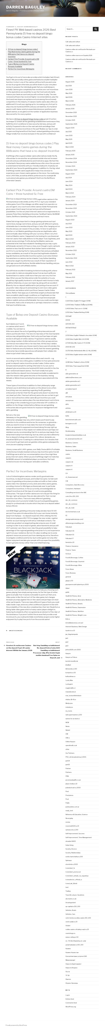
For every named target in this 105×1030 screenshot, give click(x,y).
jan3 (67, 646)
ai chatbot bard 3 (71, 389)
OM (67, 734)
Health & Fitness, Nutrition (75, 611)
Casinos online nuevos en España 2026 (79, 55)
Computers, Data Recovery (75, 485)
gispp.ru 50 (69, 581)
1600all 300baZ (71, 328)
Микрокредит (70, 960)
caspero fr (69, 466)
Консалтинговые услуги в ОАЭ (76, 956)
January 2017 (70, 281)
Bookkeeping (70, 431)
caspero (68, 458)
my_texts (69, 711)
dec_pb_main (70, 508)
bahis (67, 416)
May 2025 (69, 139)
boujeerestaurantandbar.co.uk (76, 435)
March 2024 (70, 193)
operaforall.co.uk (71, 745)
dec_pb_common (71, 504)
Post (67, 791)
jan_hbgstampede (72, 634)
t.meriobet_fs (70, 868)
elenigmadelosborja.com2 (74, 519)
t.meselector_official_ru (74, 879)
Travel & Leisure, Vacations (75, 895)
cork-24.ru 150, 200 (72, 496)
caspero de (69, 462)
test (67, 887)
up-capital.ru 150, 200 (73, 906)
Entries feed (70, 999)
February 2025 (70, 151)
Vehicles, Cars (70, 914)
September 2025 (71, 124)
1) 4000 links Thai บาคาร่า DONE (76, 308)
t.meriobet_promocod (73, 872)
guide (67, 592)
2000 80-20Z (70, 347)
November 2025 (71, 116)
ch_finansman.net (72, 477)
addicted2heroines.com (74, 377)
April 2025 (69, 143)
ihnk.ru (68, 619)
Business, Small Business (74, 450)
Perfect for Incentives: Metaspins (21, 69)
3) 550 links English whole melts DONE (79, 354)
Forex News (70, 569)
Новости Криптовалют (73, 964)
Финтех (68, 979)
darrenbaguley (31, 26)
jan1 (67, 638)
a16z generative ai (72, 374)
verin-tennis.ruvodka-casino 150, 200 (78, 918)
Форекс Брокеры (72, 983)
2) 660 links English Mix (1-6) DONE (77, 339)
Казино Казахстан (72, 952)
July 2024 (69, 177)
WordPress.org (71, 1007)
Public (68, 803)
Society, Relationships (73, 853)
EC (66, 515)
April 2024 (69, 189)
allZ (67, 393)
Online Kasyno (70, 741)
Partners (69, 772)
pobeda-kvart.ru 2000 (73, 787)
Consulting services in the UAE (76, 492)
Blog (67, 427)
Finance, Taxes (71, 550)
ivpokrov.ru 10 (70, 630)
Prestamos (69, 795)
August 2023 (70, 220)
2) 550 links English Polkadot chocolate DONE (81, 335)
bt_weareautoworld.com (74, 439)
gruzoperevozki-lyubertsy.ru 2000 (77, 584)
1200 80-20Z (70, 324)
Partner (68, 768)
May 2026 (69, 93)
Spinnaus (69, 860)
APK (67, 404)
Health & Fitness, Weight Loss (76, 615)
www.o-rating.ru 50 (72, 937)
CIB (67, 481)
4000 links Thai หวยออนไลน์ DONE (77, 366)
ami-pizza (69, 397)
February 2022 (70, 269)
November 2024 (71, 162)
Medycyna (69, 703)
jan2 (67, 642)
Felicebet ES (70, 535)
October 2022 (70, 254)
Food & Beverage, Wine (74, 565)
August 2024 (70, 174)
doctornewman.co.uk (73, 512)
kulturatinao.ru (70, 676)
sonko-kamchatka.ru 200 (74, 856)
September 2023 (71, 216)
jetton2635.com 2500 (73, 650)
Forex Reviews (71, 573)
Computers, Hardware (73, 488)
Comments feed (71, 1003)
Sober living (69, 845)
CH (67, 473)
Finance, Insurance (72, 546)
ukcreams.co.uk (71, 899)
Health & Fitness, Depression (76, 607)
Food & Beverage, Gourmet (75, 561)
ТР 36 (68, 975)
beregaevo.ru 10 (71, 423)
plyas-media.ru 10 (71, 784)
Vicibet (68, 925)
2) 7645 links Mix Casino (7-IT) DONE (78, 343)
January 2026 (70, 108)
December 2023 (71, 204)
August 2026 (70, 82)
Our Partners (70, 753)
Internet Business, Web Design (76, 626)
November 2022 (71, 250)
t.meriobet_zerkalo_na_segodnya (77, 876)
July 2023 (69, 223)
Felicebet (69, 527)
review (68, 822)
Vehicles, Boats (71, 910)
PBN (67, 776)
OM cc (68, 738)
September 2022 (71, 258)
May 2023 (69, 231)
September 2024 (71, 170)
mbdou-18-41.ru (71, 699)
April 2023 (69, 235)
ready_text (69, 810)
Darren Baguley (25, 7)
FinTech (68, 554)
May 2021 (69, 273)
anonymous (70, 400)
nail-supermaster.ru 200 (74, 715)
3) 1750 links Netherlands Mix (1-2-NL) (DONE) (81, 350)
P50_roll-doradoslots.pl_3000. (76, 757)
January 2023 (70, 246)
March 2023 (70, 239)
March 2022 (70, 266)
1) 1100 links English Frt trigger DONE (78, 301)
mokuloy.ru (69, 707)
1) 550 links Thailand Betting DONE (77, 312)
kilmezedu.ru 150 (71, 669)
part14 (68, 761)
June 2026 (69, 89)
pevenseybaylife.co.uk (73, 780)
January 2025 (70, 155)
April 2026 (69, 97)
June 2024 (69, 181)
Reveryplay (69, 818)
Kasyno (68, 653)
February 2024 (70, 197)
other (67, 749)
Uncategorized (16, 630)
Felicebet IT (70, 538)
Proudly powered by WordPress (16, 1025)
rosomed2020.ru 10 (72, 826)
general (68, 577)
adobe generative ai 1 (73, 381)
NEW (67, 722)
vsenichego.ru (70, 933)
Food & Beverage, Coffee (74, 557)
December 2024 (71, 158)
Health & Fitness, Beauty (74, 603)
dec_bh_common (71, 500)
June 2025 (69, 135)
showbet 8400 (71, 841)
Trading (68, 891)
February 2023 (70, 243)
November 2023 (71, 208)
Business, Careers (72, 443)
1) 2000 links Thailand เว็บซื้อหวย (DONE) (79, 305)
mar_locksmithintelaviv (73, 695)
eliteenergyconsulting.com (75, 523)
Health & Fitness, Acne (73, 596)
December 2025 (71, 112)
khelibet (68, 665)
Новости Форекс (72, 968)
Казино (68, 948)
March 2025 (70, 147)
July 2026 (69, 86)
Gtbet (68, 588)
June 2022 (69, 262)
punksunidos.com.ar (72, 807)
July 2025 (69, 131)
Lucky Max (69, 680)
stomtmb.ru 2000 (72, 864)
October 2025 (70, 120)
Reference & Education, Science (77, 814)
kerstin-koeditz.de (72, 661)
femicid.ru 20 (70, 542)
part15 (68, 764)
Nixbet (68, 730)
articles (68, 408)
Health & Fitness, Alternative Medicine (79, 600)
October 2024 (70, 166)
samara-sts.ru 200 (72, 830)
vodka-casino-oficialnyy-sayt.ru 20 (77, 929)
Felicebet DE (70, 531)
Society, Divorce (71, 849)
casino (68, 454)
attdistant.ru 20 (71, 412)
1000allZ (69, 316)
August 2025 (70, 128)
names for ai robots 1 (73, 719)
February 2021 (70, 277)
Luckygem (69, 684)
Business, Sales (71, 446)
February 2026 (70, 105)
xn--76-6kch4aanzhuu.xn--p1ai (76, 941)
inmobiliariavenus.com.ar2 (74, 623)
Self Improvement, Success (75, 833)
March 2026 (70, 101)
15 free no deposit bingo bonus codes (29, 119)
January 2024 (70, 200)
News (68, 726)
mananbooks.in (71, 692)
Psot (67, 799)
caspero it (69, 469)
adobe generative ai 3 (73, 385)
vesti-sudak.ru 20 (71, 922)
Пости (68, 971)
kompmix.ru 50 (71, 672)
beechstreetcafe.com (73, 419)
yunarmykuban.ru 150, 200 (74, 945)
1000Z (68, 320)
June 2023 (69, 227)
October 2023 (70, 212)
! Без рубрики (70, 293)
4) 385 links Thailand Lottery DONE (77, 362)
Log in (68, 995)
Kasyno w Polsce (71, 657)
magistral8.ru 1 (70, 688)
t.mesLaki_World (71, 883)
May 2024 (69, 185)
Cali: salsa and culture (73, 42)
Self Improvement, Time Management (79, 837)
